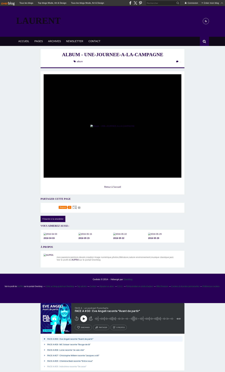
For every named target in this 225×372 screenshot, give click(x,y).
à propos (120, 327)
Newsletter (74, 41)
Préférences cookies (210, 286)
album (80, 61)
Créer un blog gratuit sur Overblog (60, 286)
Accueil (23, 41)
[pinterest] (140, 3)
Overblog (128, 279)
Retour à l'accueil (112, 187)
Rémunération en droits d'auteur (139, 286)
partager (103, 327)
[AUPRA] (49, 259)
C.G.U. (120, 286)
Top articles (82, 286)
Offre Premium (162, 286)
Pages (38, 41)
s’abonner (85, 327)
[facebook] (130, 3)
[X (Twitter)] (135, 3)
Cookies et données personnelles (185, 286)
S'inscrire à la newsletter (53, 219)
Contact (94, 41)
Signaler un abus (106, 286)
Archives (54, 41)
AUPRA (75, 260)
